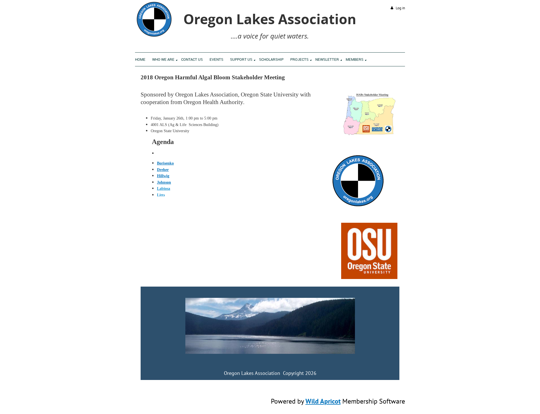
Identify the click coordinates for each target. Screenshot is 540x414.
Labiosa (163, 188)
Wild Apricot (323, 401)
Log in (400, 8)
